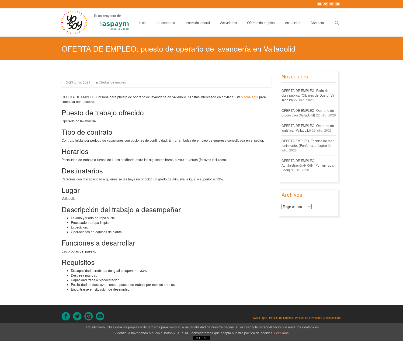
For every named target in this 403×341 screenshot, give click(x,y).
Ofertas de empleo (261, 22)
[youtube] (337, 6)
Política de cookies (281, 318)
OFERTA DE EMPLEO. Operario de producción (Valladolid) (307, 112)
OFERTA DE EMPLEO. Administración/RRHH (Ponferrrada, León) (307, 165)
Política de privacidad (308, 318)
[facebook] (319, 6)
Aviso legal (260, 318)
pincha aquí (250, 97)
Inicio (142, 22)
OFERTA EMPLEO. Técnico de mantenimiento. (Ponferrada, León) (308, 143)
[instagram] (331, 6)
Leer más (281, 333)
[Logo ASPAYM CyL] (108, 21)
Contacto (317, 22)
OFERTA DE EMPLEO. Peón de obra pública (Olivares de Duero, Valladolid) (308, 95)
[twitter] (325, 6)
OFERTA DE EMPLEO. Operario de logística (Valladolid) (307, 128)
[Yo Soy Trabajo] (70, 22)
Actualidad (292, 22)
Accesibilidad (332, 318)
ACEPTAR (201, 338)
